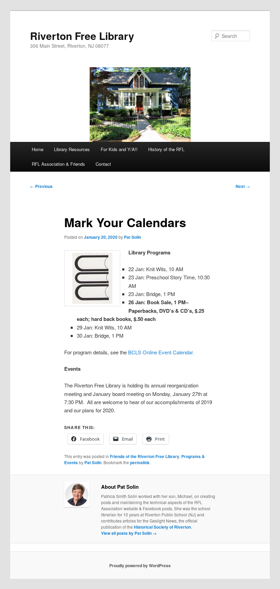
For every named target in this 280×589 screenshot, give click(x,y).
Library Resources (72, 149)
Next (243, 186)
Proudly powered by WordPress (140, 565)
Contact (103, 164)
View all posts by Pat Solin (129, 533)
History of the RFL (166, 149)
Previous (41, 186)
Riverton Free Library (82, 35)
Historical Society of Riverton (162, 527)
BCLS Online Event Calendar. (161, 352)
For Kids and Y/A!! (119, 149)
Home (37, 149)
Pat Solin (132, 237)
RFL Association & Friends (58, 164)
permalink (140, 462)
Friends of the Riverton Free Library (144, 456)
